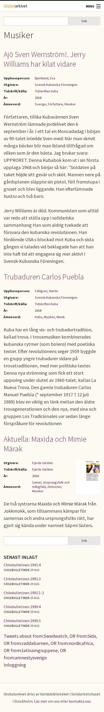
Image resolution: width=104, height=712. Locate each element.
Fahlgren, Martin (46, 291)
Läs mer (40, 701)
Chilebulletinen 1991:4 (22, 564)
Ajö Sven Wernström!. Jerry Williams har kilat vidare (45, 59)
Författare (55, 104)
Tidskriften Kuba (46, 91)
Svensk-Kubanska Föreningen (56, 84)
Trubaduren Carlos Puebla (44, 277)
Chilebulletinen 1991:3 (22, 578)
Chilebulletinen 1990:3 (22, 620)
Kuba (38, 317)
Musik (61, 317)
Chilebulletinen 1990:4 (22, 606)
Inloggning (15, 665)
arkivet (15, 6)
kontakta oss (80, 701)
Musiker (70, 104)
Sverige (40, 104)
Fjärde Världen (42, 463)
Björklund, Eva (45, 78)
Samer (36, 482)
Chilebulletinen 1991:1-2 (24, 592)
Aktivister (54, 487)
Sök (84, 21)
